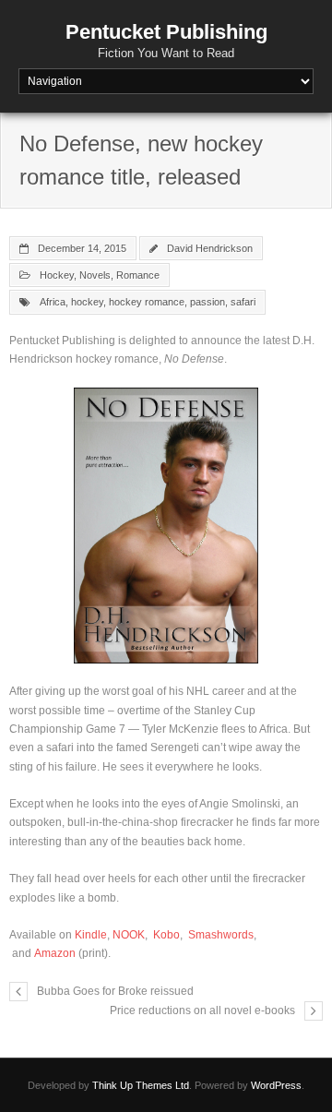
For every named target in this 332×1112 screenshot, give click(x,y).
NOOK (129, 934)
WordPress (276, 1085)
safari (243, 301)
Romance (138, 275)
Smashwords (221, 934)
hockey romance (146, 301)
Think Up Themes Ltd (140, 1085)
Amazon (55, 953)
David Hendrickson (210, 248)
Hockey (57, 275)
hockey (87, 301)
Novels (95, 275)
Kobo (166, 934)
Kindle (91, 934)
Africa (52, 301)
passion (207, 301)
